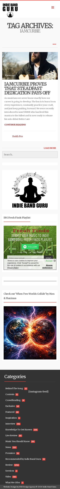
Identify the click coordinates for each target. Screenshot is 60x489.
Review (50, 75)
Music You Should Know (17, 441)
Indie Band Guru (49, 487)
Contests (9, 394)
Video (8, 476)
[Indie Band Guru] (30, 9)
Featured (9, 412)
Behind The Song (14, 388)
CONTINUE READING (15, 124)
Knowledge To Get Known (18, 429)
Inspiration (11, 418)
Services (9, 470)
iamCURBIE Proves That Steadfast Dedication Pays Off (27, 88)
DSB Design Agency (27, 487)
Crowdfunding (13, 400)
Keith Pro (17, 136)
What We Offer (12, 482)
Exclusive (10, 406)
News (8, 447)
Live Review (11, 435)
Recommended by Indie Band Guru (23, 459)
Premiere (10, 453)
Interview (10, 423)
